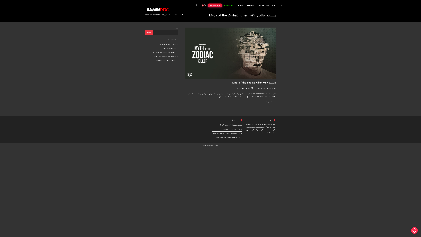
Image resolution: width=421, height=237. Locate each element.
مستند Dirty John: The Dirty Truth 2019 (166, 57)
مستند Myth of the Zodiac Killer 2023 (254, 83)
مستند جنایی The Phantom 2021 (168, 45)
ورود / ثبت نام (215, 5)
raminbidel (272, 88)
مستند (248, 88)
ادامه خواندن (269, 102)
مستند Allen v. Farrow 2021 (170, 49)
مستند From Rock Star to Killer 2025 (166, 61)
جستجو (176, 29)
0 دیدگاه (240, 88)
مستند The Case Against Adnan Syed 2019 (165, 53)
